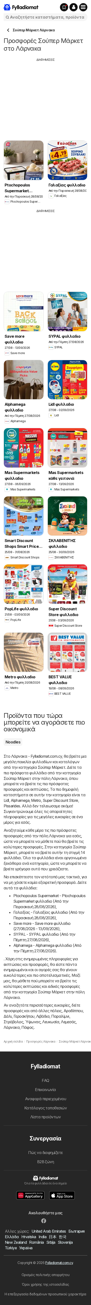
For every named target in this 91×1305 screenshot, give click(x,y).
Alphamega (20, 800)
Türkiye (11, 1247)
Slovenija (65, 1242)
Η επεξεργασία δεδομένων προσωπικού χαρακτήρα (45, 1294)
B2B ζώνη (45, 1161)
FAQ (45, 1080)
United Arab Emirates (49, 1231)
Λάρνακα (12, 1027)
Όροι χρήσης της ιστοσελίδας (45, 1284)
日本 (52, 1236)
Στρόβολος (13, 1021)
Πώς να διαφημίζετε (45, 1152)
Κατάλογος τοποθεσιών (45, 1108)
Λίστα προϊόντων (45, 1116)
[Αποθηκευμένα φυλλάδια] (64, 7)
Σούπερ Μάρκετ (51, 767)
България (76, 1231)
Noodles (13, 742)
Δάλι (8, 1016)
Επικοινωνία (45, 1089)
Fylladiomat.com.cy (59, 1263)
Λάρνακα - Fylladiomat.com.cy (36, 756)
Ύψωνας (33, 1021)
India (42, 1236)
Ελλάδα (12, 1236)
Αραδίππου (73, 1010)
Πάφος (27, 1027)
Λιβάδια (43, 1016)
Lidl (6, 800)
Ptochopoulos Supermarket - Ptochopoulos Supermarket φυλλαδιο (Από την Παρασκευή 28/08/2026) (49, 901)
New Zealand (16, 1242)
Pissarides (12, 806)
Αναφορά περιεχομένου (45, 1098)
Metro (36, 800)
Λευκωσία (50, 1021)
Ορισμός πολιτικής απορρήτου (45, 1275)
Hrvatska (28, 1236)
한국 (62, 1236)
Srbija (50, 1242)
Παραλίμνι (60, 1016)
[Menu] (83, 7)
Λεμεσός (68, 1021)
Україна (25, 1247)
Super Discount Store (60, 800)
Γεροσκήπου (24, 1016)
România (36, 1242)
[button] (73, 7)
